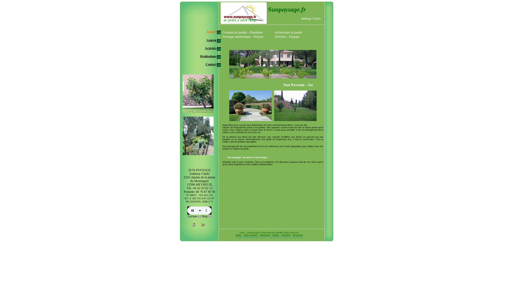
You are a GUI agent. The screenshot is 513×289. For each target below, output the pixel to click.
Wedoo (275, 235)
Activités (210, 48)
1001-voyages (251, 235)
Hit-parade (298, 235)
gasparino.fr (276, 237)
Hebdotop (286, 235)
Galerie (211, 40)
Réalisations (208, 56)
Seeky (238, 235)
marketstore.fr (261, 237)
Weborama (265, 235)
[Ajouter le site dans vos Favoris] (202, 225)
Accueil (211, 31)
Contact (211, 64)
